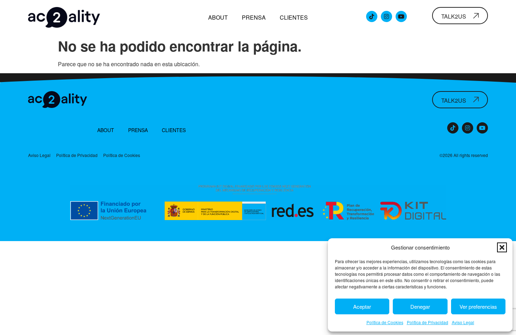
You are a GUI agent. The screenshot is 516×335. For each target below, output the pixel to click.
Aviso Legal (463, 322)
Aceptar (362, 306)
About (218, 17)
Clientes (294, 17)
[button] (501, 247)
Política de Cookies (384, 322)
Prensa (254, 17)
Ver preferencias (478, 306)
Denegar (420, 306)
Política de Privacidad (427, 322)
